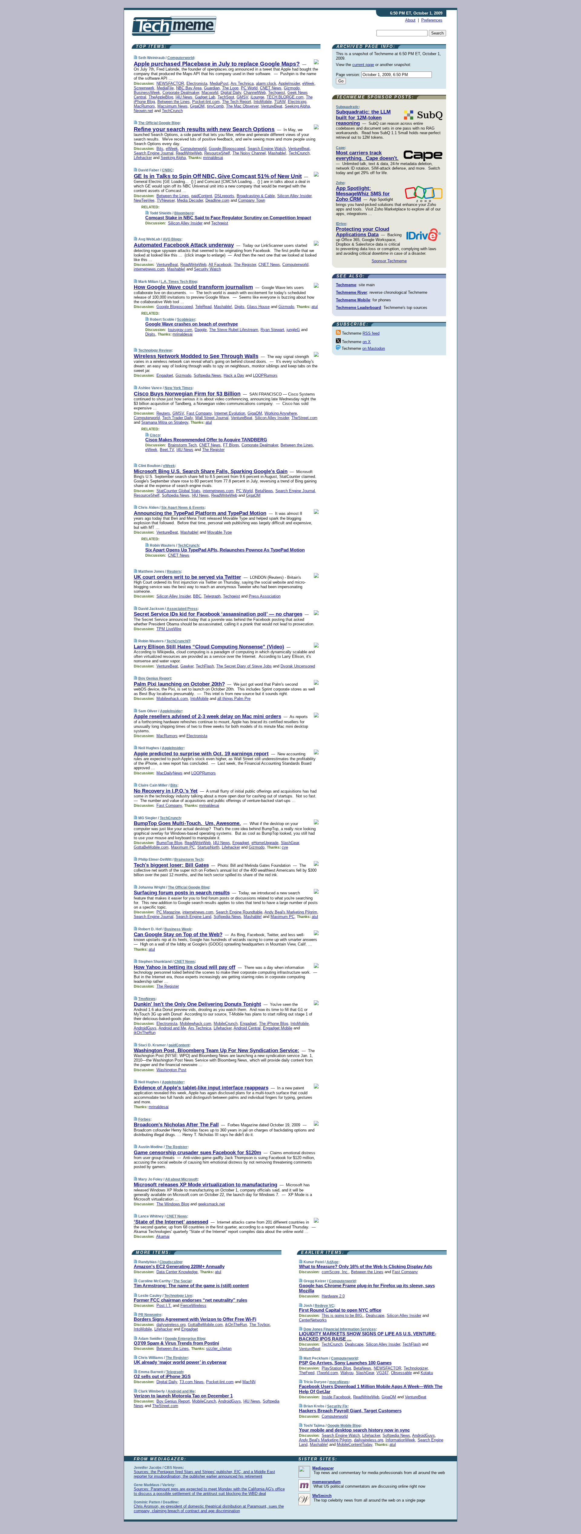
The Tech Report (236, 101)
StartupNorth (208, 847)
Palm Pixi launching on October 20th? (179, 684)
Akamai (162, 1236)
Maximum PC (183, 847)
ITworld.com (327, 1372)
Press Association (265, 596)
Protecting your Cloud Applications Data (362, 231)
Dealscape (375, 1315)
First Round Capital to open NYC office (340, 1310)
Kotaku (427, 1372)
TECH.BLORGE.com (285, 97)
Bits (159, 148)
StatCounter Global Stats (178, 491)
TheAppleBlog (161, 97)
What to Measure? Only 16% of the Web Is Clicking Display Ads (365, 1266)
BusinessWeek (147, 92)
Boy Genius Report (154, 678)
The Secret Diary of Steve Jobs (244, 666)
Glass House (258, 306)
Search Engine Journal (153, 153)
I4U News (184, 97)
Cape (340, 148)
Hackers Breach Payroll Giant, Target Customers (350, 1410)
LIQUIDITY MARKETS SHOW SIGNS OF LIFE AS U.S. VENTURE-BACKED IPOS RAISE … (367, 1336)
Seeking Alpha (297, 106)
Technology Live (178, 1295)
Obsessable (401, 1372)
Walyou (346, 1372)
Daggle (201, 329)
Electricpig (297, 101)
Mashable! (277, 153)
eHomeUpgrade (264, 842)
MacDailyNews (169, 773)
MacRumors (144, 106)
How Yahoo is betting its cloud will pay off (184, 967)
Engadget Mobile (277, 1028)
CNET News (270, 88)
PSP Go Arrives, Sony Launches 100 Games (345, 1362)
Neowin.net (143, 110)
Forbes (144, 1119)
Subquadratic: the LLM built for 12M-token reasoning (363, 117)
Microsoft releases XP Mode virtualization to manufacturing (205, 1185)
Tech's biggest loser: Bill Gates (171, 865)
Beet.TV (167, 449)
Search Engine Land (193, 916)
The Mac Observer (242, 106)
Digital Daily (231, 92)
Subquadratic (347, 107)
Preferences (431, 20)
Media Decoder (190, 200)
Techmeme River (351, 292)
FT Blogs (231, 445)
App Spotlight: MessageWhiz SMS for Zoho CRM (363, 193)
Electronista (196, 83)
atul (314, 306)
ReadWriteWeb (189, 153)
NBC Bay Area (189, 88)
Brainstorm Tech (182, 445)
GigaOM (197, 106)
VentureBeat (271, 106)
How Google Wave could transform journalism (193, 287)
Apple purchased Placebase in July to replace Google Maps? (217, 64)
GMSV (242, 97)
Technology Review (155, 350)
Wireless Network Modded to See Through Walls (196, 356)
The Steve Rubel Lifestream (233, 329)
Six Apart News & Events (183, 507)
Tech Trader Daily (177, 418)
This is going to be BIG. (342, 1315)
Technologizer (416, 1368)
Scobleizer (186, 319)
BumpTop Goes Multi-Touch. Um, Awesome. (187, 823)
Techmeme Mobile (353, 300)
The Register (245, 264)
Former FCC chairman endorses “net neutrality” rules (190, 1300)
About (410, 20)
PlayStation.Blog (336, 1368)
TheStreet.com (304, 418)
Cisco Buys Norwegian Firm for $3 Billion (187, 394)
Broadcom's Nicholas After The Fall (176, 1125)
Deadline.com (217, 200)
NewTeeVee (144, 200)
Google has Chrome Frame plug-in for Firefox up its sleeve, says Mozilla (367, 1288)
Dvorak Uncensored (298, 666)
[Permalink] (135, 57)
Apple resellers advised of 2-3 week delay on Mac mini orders (207, 716)
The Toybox (259, 1324)
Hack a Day (234, 375)
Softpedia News (207, 375)
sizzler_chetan (218, 1348)
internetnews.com (149, 269)
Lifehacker (143, 157)
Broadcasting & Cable (256, 196)
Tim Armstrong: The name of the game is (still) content (191, 1285)
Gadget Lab (205, 97)
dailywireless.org (170, 1324)
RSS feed (371, 333)
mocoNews (339, 1382)
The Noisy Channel (249, 153)
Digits (240, 306)
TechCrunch (172, 110)
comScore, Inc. (335, 1272)
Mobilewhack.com (172, 698)
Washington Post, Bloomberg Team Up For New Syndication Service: (216, 1050)
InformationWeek (400, 1440)
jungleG (293, 329)
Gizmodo (292, 88)
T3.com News (191, 1382)
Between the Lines (173, 101)
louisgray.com (180, 329)
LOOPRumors (265, 375)
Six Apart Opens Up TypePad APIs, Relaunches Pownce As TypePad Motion (225, 549)
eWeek (308, 83)
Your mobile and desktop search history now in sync (354, 1430)
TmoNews (147, 999)
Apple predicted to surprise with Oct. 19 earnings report (201, 754)
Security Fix (337, 1406)
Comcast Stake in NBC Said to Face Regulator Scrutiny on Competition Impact (228, 217)
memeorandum (326, 1481)
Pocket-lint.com (206, 101)
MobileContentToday (354, 1444)
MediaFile (165, 88)
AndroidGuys (145, 1028)
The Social (182, 1281)
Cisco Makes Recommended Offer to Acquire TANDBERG (206, 439)
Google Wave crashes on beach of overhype (191, 323)
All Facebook (219, 264)
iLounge (257, 97)
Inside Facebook (336, 1397)
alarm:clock (266, 83)
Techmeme (346, 285)
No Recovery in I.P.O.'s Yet (166, 791)
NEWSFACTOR (170, 83)
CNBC (167, 170)
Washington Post (171, 1070)
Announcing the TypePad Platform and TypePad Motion (200, 513)
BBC (197, 596)
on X (367, 342)
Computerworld (180, 58)
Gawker (186, 666)
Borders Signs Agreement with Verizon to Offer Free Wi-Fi (195, 1319)
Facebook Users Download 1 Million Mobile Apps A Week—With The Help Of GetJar (370, 1389)
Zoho (340, 183)
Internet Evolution (229, 413)
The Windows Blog (172, 1204)
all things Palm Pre (234, 698)
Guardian (212, 88)
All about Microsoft (181, 1179)
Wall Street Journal (211, 418)
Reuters (163, 413)
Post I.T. (164, 1305)
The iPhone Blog (273, 1023)
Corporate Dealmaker (180, 92)
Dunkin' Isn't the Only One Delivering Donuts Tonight (197, 1004)
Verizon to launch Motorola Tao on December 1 (183, 1395)
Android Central (247, 1028)
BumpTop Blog (169, 842)
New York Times (178, 388)
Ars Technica (242, 83)
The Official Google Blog (158, 123)
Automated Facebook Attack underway (184, 245)
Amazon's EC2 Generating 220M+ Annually (179, 1266)
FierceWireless (193, 1305)
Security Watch (207, 269)
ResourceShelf (217, 153)
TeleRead (203, 306)
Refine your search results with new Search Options (204, 129)
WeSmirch (322, 1495)
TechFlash (205, 666)
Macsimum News (172, 106)
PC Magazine (168, 912)
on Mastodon (373, 348)
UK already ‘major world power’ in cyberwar (180, 1362)
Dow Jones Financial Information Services (340, 1329)
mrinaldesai (213, 157)
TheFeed (306, 1372)
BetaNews (264, 491)
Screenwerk (144, 88)
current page (363, 64)
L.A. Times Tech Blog (179, 281)
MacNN (248, 1382)
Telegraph (212, 596)
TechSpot (226, 97)
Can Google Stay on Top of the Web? (178, 934)
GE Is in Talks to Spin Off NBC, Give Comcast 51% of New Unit (218, 176)
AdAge (332, 1262)
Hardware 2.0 (333, 1296)
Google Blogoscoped (227, 148)
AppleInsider (289, 83)
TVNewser (166, 200)
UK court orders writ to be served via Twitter (187, 577)
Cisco (155, 435)
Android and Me (172, 1028)
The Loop (230, 88)
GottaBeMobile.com (151, 847)
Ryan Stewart (272, 329)
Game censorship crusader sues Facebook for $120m (197, 1152)
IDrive (341, 224)
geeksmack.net (211, 1204)
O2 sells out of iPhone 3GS (162, 1376)
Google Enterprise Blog (185, 1338)
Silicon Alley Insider (294, 196)
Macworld (210, 92)
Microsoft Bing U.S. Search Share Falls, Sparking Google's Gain (210, 471)
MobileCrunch (226, 1023)
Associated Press (182, 609)
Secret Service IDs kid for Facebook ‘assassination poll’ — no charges (218, 614)
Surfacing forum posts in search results (182, 893)
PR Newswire (149, 1315)
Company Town (251, 200)
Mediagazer (323, 1468)
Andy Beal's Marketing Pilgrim (290, 912)
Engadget (164, 375)
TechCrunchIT (178, 641)
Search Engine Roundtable (239, 912)
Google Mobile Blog (343, 1425)
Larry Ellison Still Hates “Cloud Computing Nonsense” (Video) (209, 647)
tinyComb (215, 106)
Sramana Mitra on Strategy (164, 422)
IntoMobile (263, 101)
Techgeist (276, 92)
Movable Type (219, 532)
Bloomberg (183, 213)
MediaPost (219, 83)
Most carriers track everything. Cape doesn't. (367, 155)
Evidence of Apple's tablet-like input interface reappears (201, 1088)
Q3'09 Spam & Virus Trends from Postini (176, 1343)
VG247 (382, 1372)
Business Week (177, 929)
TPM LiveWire (168, 629)
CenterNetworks (313, 1320)
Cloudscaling (170, 1262)
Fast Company (199, 413)
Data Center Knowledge (177, 1272)
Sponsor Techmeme (389, 261)
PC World (249, 88)
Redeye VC (324, 1305)
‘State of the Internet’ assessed (171, 1222)
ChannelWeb (255, 92)
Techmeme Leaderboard (358, 307)
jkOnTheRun (145, 1032)
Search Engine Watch (267, 148)
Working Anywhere (280, 413)
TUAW (279, 101)
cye (285, 847)
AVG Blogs (172, 239)
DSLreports (224, 196)
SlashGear (290, 842)
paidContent (201, 196)
